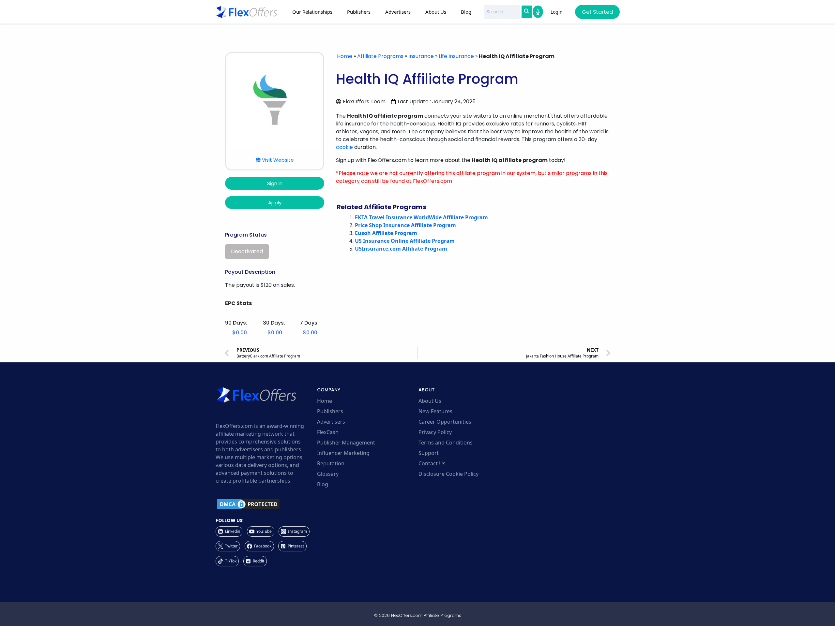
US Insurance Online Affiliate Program (405, 240)
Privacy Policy (435, 432)
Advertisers (331, 421)
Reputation (330, 463)
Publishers (330, 411)
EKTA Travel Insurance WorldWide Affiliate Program (421, 217)
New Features (435, 411)
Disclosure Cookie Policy (448, 473)
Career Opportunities (444, 421)
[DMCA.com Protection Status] (265, 504)
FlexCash (328, 432)
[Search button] (526, 12)
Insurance (421, 56)
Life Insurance (456, 56)
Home (344, 56)
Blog (466, 11)
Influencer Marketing (343, 453)
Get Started (597, 12)
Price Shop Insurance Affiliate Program (405, 225)
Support (428, 453)
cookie (344, 147)
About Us (429, 400)
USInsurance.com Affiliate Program (401, 248)
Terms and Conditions (445, 442)
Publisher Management (346, 442)
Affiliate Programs (380, 56)
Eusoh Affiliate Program (386, 233)
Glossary (328, 473)
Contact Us (432, 463)
